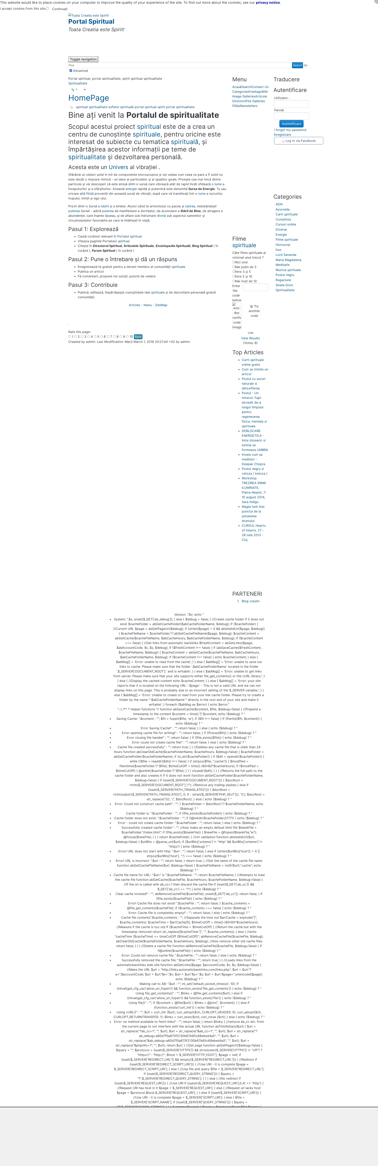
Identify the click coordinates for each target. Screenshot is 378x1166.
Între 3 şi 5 (243, 272)
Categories (240, 92)
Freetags (255, 92)
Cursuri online (286, 224)
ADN (279, 204)
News (148, 305)
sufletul (113, 107)
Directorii (239, 101)
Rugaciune (283, 280)
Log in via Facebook (300, 141)
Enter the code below (236, 293)
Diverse (281, 229)
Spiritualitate (77, 83)
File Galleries (255, 101)
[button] (74, 89)
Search (246, 87)
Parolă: (279, 110)
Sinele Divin (284, 285)
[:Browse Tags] (71, 107)
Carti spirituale (287, 214)
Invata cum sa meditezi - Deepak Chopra (253, 459)
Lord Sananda (286, 255)
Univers (118, 167)
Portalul (123, 236)
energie (131, 189)
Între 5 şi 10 (243, 276)
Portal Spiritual (91, 21)
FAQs (236, 106)
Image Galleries (243, 96)
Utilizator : (282, 98)
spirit (161, 107)
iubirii (105, 206)
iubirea (190, 206)
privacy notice (268, 2)
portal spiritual (146, 107)
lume (218, 184)
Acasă (236, 87)
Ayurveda (283, 209)
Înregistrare (282, 135)
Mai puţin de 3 (245, 267)
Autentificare (291, 124)
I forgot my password (290, 130)
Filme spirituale (287, 239)
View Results (250, 338)
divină (161, 216)
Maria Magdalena (288, 260)
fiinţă (90, 193)
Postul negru (285, 275)
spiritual (82, 107)
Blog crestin (250, 601)
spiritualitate (98, 107)
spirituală (127, 107)
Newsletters (249, 106)
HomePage (88, 98)
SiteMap (161, 305)
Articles (135, 305)
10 (131, 336)
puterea (74, 211)
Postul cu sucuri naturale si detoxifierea (253, 383)
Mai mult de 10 (246, 281)
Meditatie (283, 265)
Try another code (254, 311)
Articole (261, 96)
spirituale (146, 134)
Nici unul (241, 262)
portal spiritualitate (180, 107)
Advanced (80, 71)
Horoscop (283, 245)
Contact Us (260, 87)
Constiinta (283, 219)
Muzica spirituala (288, 270)
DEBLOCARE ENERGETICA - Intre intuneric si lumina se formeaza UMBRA (255, 440)
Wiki (265, 92)
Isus (278, 250)
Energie (281, 235)
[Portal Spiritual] (88, 15)
